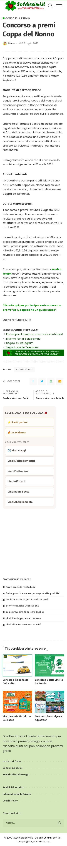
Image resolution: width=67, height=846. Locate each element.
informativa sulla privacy (46, 566)
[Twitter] (42, 381)
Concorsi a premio (17, 18)
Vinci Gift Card (16, 481)
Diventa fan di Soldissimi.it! (23, 338)
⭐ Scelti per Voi (18, 422)
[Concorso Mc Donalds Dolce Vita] (17, 665)
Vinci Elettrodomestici (21, 460)
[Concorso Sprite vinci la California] (49, 665)
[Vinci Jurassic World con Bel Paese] (17, 702)
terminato (25, 369)
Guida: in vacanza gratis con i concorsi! (27, 599)
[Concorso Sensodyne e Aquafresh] (49, 702)
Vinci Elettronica (18, 471)
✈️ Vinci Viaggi (17, 450)
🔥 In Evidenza (17, 432)
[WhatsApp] (50, 381)
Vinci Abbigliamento (20, 502)
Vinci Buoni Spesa (18, 491)
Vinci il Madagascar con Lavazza (23, 618)
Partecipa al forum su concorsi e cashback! (34, 334)
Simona (12, 43)
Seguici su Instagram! (20, 343)
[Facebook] (33, 381)
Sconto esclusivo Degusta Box (22, 605)
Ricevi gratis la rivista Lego (21, 587)
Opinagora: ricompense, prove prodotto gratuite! (33, 593)
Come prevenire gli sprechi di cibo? (25, 612)
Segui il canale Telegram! (22, 347)
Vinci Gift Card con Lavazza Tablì (23, 624)
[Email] (59, 381)
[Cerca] (49, 5)
